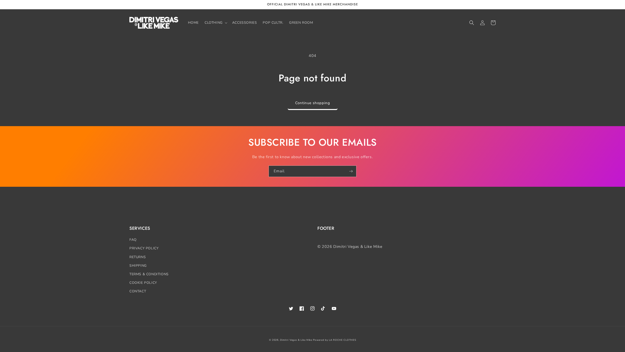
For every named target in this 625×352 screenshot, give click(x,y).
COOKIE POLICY (143, 282)
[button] (215, 23)
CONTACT (137, 291)
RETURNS (137, 257)
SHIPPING (138, 265)
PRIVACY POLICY (143, 248)
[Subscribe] (350, 171)
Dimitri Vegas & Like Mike (296, 340)
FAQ (133, 239)
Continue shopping (312, 102)
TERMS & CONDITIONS (149, 274)
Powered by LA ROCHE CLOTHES (334, 340)
